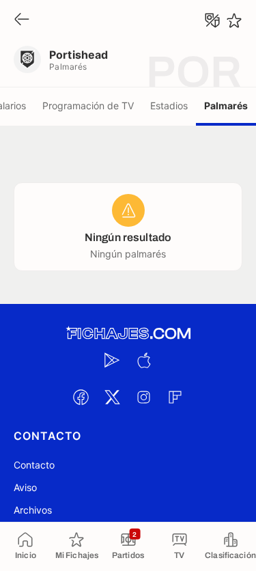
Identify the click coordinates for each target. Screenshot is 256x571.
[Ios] (144, 360)
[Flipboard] (175, 397)
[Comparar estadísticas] (212, 20)
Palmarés (226, 105)
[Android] (112, 360)
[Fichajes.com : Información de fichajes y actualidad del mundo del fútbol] (128, 334)
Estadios (169, 105)
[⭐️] (234, 20)
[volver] (22, 20)
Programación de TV (88, 105)
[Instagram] (144, 397)
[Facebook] (81, 397)
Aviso (25, 487)
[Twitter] (112, 397)
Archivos (33, 510)
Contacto (34, 465)
